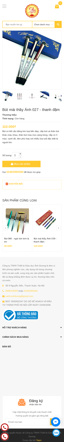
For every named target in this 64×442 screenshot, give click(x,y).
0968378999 (11, 291)
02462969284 (14, 171)
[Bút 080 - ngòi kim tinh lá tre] (17, 220)
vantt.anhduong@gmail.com (19, 296)
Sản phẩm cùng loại (19, 200)
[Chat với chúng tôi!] (55, 422)
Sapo (38, 440)
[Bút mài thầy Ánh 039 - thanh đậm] (47, 220)
